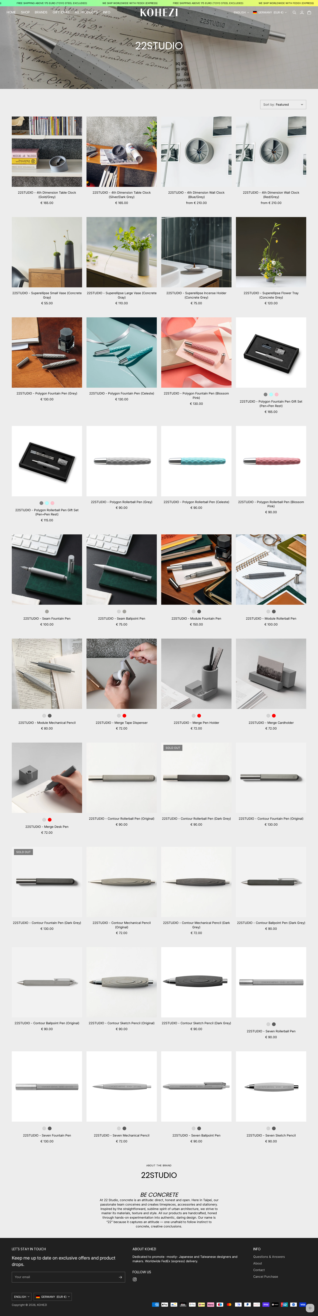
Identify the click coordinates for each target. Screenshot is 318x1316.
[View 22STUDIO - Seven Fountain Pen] (47, 1086)
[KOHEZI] (159, 12)
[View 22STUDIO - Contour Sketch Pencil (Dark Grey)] (196, 982)
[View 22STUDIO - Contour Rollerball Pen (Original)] (121, 778)
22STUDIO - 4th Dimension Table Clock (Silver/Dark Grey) (122, 195)
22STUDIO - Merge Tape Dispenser (122, 723)
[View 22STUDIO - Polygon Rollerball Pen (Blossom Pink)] (271, 461)
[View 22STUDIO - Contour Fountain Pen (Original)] (271, 778)
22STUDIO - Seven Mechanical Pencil (121, 1135)
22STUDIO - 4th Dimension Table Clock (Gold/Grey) (47, 195)
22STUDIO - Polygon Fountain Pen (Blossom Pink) (196, 396)
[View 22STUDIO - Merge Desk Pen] (47, 778)
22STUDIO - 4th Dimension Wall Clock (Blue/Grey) (196, 195)
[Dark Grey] (199, 611)
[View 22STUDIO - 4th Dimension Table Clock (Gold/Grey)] (47, 152)
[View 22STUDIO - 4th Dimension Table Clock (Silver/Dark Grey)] (121, 152)
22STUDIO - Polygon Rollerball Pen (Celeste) (196, 502)
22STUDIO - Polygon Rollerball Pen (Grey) (121, 502)
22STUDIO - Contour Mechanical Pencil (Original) (122, 925)
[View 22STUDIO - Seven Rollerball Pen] (271, 982)
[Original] (193, 611)
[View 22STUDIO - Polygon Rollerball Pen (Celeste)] (196, 461)
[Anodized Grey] (47, 611)
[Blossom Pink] (276, 394)
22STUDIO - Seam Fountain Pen (46, 618)
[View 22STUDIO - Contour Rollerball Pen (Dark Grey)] (196, 778)
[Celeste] (271, 394)
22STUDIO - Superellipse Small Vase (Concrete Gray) (47, 295)
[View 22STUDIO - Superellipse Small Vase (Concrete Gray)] (47, 252)
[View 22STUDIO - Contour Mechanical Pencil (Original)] (121, 882)
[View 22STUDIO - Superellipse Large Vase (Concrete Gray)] (121, 252)
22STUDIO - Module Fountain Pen (196, 618)
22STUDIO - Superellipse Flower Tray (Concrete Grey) (271, 295)
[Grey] (265, 394)
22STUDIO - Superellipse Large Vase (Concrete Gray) (122, 295)
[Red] (124, 715)
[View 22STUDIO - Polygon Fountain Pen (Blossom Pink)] (196, 352)
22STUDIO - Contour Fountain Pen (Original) (271, 818)
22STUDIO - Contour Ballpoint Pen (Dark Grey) (271, 923)
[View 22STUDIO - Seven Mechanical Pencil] (121, 1086)
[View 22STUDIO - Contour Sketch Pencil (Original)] (121, 982)
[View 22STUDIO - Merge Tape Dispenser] (121, 674)
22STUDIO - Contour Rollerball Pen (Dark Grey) (196, 818)
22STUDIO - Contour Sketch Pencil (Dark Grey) (196, 1023)
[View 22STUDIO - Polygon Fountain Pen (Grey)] (47, 352)
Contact (259, 1270)
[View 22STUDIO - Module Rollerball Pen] (271, 569)
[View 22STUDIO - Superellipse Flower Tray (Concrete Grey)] (271, 252)
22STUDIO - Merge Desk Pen (46, 827)
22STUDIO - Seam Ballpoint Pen (121, 618)
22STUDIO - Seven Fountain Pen (47, 1135)
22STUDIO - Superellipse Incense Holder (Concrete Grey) (196, 295)
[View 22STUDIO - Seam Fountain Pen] (47, 569)
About (257, 1263)
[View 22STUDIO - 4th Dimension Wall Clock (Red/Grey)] (271, 152)
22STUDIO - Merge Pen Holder (196, 723)
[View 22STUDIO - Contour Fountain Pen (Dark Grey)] (47, 882)
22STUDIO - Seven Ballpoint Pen (196, 1135)
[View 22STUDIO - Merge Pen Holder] (196, 674)
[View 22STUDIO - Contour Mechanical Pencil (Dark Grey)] (196, 882)
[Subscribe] (120, 1277)
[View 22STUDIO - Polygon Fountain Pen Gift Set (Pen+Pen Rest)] (271, 352)
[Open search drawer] (294, 12)
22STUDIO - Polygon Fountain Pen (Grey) (47, 393)
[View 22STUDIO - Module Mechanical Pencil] (47, 674)
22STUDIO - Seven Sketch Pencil (271, 1135)
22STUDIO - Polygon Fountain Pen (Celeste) (121, 393)
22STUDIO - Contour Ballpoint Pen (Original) (47, 1023)
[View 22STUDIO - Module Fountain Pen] (196, 569)
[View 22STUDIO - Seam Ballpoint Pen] (121, 569)
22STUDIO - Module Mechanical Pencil (47, 723)
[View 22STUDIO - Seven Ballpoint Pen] (196, 1086)
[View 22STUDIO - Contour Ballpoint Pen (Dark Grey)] (271, 882)
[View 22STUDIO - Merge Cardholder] (271, 674)
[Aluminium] (118, 611)
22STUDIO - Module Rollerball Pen (271, 618)
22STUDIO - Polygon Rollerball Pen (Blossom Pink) (271, 504)
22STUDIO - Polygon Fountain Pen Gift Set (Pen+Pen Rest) (271, 404)
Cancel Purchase (265, 1276)
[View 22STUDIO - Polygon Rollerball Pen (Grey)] (121, 461)
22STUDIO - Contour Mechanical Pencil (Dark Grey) (196, 925)
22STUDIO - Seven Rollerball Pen (271, 1031)
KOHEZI (42, 1305)
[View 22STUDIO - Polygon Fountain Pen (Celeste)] (121, 352)
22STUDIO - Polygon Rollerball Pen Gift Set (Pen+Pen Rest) (47, 512)
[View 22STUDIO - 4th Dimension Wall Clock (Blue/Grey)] (196, 152)
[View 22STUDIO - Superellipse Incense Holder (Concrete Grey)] (196, 252)
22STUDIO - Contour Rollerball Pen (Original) (121, 818)
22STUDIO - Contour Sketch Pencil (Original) (122, 1023)
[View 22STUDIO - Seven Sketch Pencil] (271, 1086)
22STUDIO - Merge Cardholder (271, 723)
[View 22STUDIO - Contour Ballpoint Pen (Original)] (47, 982)
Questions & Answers (269, 1257)
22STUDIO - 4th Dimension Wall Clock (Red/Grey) (271, 195)
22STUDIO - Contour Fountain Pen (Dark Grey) (47, 923)
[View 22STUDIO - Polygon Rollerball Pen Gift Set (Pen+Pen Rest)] (47, 461)
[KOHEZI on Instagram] (134, 1279)
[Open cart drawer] (309, 12)
